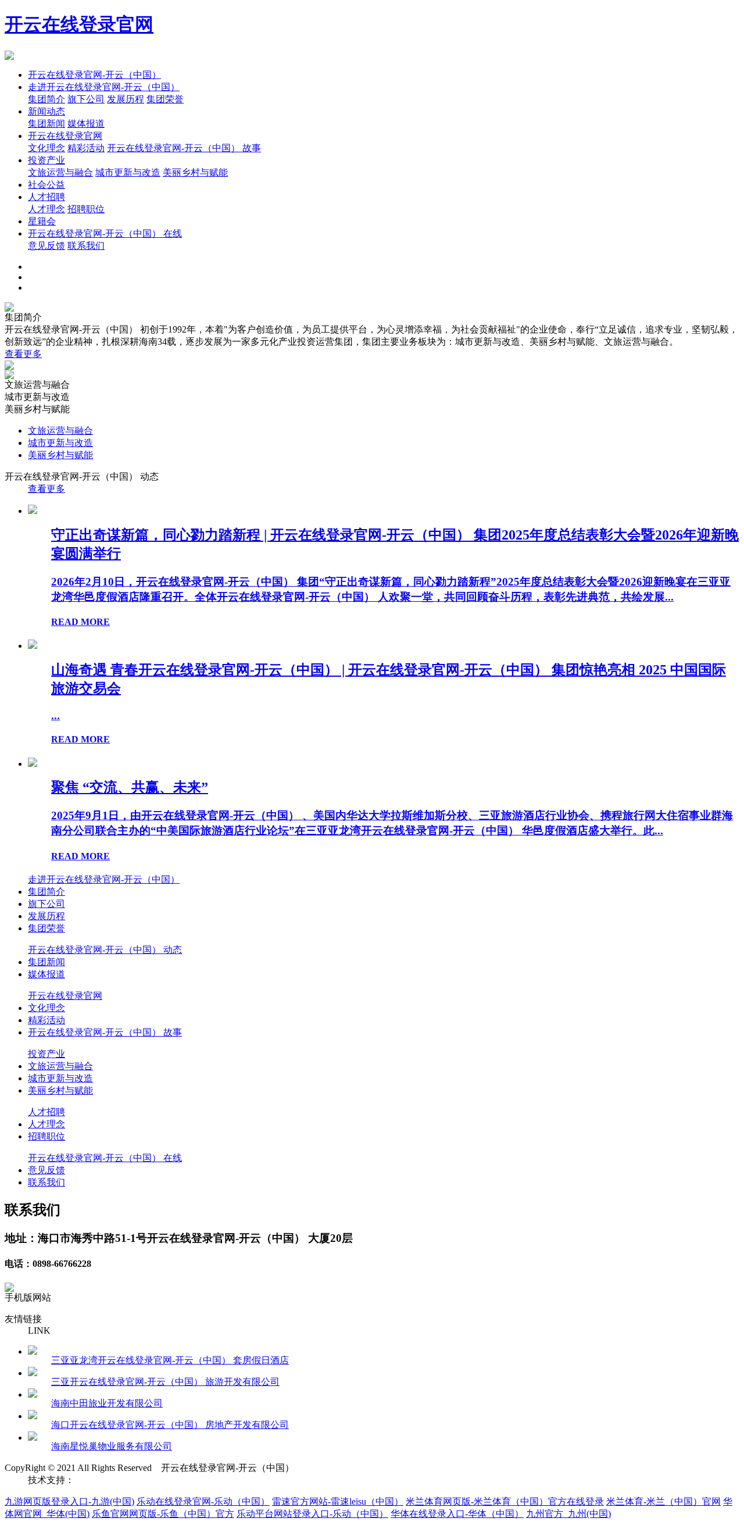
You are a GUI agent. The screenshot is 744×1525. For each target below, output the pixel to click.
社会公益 (46, 185)
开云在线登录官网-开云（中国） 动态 (105, 950)
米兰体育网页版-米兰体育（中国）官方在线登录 (505, 1501)
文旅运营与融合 (60, 172)
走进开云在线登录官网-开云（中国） (104, 87)
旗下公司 (86, 99)
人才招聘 (46, 197)
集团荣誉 (165, 99)
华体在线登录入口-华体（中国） (457, 1514)
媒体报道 (86, 123)
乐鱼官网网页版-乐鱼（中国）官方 (163, 1514)
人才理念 (46, 209)
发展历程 (125, 99)
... (55, 715)
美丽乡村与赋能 (195, 172)
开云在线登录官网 (79, 24)
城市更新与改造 (127, 172)
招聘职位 (86, 209)
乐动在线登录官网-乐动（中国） (203, 1501)
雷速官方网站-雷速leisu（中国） (337, 1501)
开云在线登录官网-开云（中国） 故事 (184, 148)
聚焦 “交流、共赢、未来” (129, 787)
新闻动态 (46, 111)
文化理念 (46, 148)
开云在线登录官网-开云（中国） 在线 (105, 233)
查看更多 (23, 354)
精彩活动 (86, 148)
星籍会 (42, 221)
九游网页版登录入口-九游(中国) (69, 1501)
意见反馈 (46, 246)
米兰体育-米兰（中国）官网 (663, 1501)
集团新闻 (46, 123)
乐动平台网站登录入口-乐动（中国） (312, 1514)
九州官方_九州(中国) (568, 1514)
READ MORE (80, 622)
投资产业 (46, 160)
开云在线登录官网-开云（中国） (94, 75)
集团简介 (46, 99)
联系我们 (86, 246)
